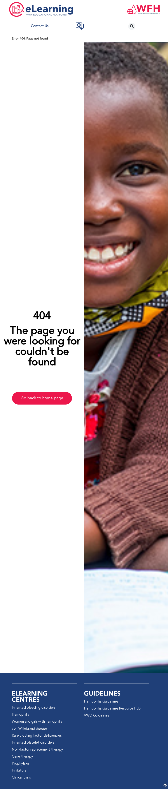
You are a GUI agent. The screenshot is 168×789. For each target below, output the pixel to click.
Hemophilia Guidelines (101, 701)
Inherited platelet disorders (33, 742)
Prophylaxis (20, 763)
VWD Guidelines (96, 715)
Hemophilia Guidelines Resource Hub (112, 708)
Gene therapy (22, 756)
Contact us (39, 26)
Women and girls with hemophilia (37, 722)
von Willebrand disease (29, 728)
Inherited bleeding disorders (33, 708)
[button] (131, 26)
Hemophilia (20, 715)
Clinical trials (21, 777)
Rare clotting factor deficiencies (36, 735)
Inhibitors (19, 770)
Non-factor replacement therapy (37, 749)
